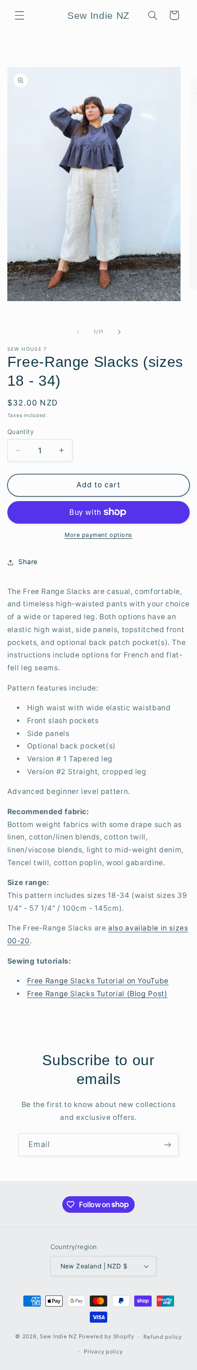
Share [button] (28, 562)
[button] (19, 15)
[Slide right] (119, 332)
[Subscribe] (167, 1144)
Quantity (20, 431)
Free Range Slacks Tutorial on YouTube (98, 980)
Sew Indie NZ (58, 1337)
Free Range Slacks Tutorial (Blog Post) (97, 993)
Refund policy (162, 1337)
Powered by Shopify (106, 1337)
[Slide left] (78, 332)
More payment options (98, 534)
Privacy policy (103, 1351)
